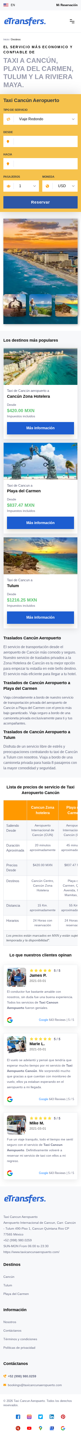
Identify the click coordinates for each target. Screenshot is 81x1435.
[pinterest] (63, 1416)
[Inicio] (24, 21)
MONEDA (48, 176)
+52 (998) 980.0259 (22, 1376)
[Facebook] (18, 1416)
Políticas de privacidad (19, 1347)
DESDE (8, 132)
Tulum (7, 1285)
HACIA (7, 154)
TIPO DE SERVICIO (15, 109)
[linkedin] (52, 1416)
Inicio (6, 39)
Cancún (8, 1276)
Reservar (40, 202)
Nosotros (9, 1322)
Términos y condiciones (20, 1339)
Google (43, 1020)
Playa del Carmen (16, 1294)
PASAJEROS (11, 176)
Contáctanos (12, 1330)
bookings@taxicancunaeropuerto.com (35, 1385)
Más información (40, 428)
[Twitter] (40, 1416)
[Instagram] (29, 1416)
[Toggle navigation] (72, 21)
